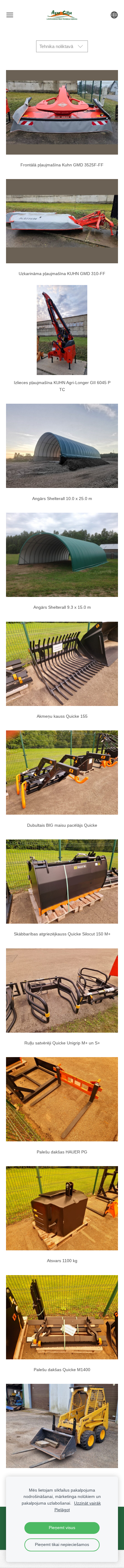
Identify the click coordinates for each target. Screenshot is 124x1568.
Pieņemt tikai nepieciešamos (62, 1544)
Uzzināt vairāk (87, 1503)
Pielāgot (62, 1510)
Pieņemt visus (62, 1527)
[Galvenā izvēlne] (10, 15)
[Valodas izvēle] (114, 15)
